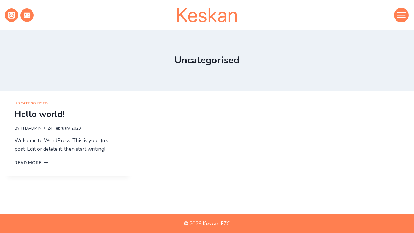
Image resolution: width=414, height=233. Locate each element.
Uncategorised (31, 103)
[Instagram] (11, 15)
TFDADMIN (31, 128)
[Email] (27, 15)
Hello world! (40, 114)
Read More (31, 163)
